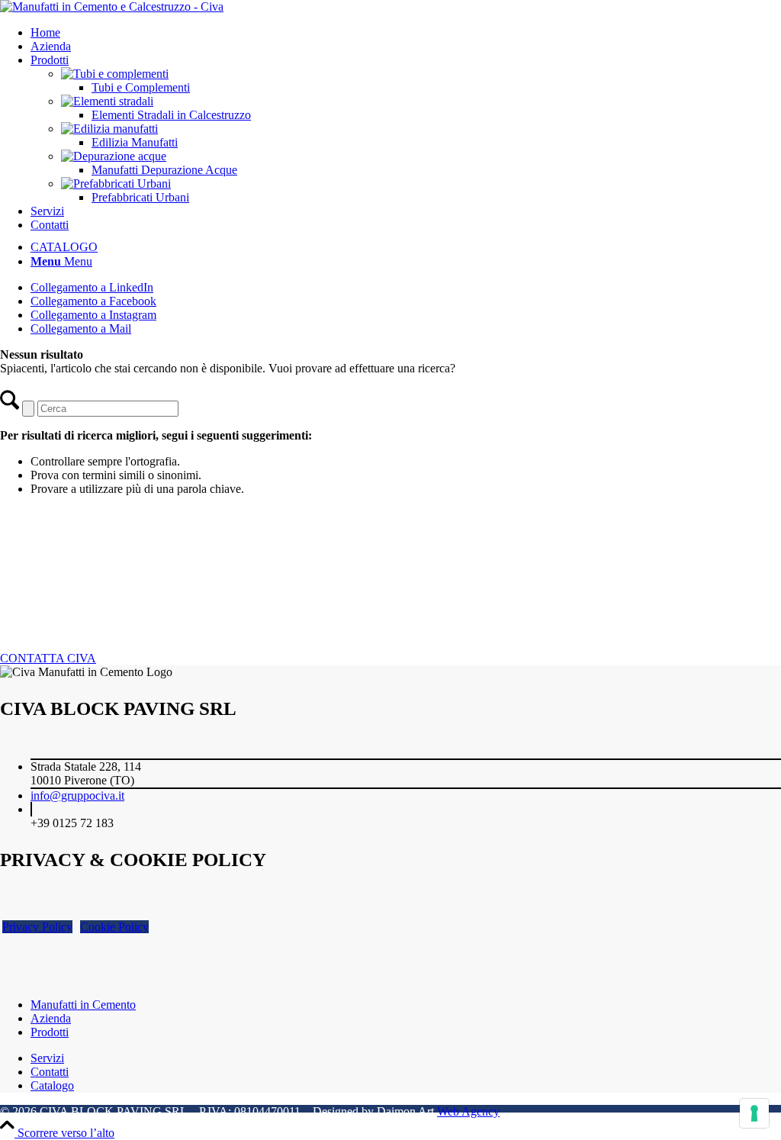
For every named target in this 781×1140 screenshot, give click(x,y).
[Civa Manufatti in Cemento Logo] (111, 6)
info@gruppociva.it (77, 795)
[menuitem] (406, 33)
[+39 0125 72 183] (31, 809)
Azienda (51, 1018)
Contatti (50, 1071)
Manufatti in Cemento (83, 1004)
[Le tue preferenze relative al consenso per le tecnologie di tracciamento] (754, 1113)
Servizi (47, 1057)
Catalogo (52, 1085)
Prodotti (50, 1032)
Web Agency (468, 1111)
